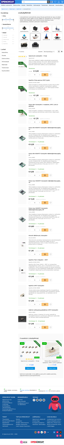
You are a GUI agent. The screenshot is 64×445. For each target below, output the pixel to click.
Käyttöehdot (5, 422)
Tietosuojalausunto (7, 424)
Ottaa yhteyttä (22, 401)
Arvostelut (19, 421)
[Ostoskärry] (61, 2)
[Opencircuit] (37, 442)
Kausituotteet (59, 5)
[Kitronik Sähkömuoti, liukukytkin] (22, 245)
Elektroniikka (16, 5)
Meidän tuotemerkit (6, 5)
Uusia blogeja (52, 417)
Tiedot (4, 417)
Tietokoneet (44, 5)
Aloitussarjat (36, 5)
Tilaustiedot (5, 419)
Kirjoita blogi (35, 421)
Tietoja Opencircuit (23, 417)
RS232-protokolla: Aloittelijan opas (54, 424)
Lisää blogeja (50, 426)
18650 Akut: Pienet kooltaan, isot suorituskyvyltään (54, 422)
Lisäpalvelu (36, 417)
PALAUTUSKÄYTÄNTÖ (8, 421)
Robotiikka (29, 5)
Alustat (23, 5)
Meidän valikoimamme (22, 422)
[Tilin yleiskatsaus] (58, 2)
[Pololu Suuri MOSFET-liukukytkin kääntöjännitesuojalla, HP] (22, 192)
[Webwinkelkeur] (23, 442)
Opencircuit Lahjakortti (38, 419)
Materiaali (51, 5)
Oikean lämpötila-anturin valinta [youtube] (54, 421)
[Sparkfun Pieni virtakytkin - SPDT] (22, 270)
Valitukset (5, 426)
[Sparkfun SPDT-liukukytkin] (22, 295)
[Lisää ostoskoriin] (45, 74)
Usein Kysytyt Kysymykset (23, 426)
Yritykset (20, 399)
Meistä (18, 419)
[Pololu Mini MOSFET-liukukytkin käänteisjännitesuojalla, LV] (22, 165)
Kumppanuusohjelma (38, 422)
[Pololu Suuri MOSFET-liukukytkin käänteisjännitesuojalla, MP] (22, 219)
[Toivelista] (54, 2)
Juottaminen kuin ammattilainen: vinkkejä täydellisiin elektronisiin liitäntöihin (54, 419)
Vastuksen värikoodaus (38, 424)
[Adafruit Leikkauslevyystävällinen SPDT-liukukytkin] (22, 319)
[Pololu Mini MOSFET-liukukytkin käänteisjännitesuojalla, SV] (22, 138)
